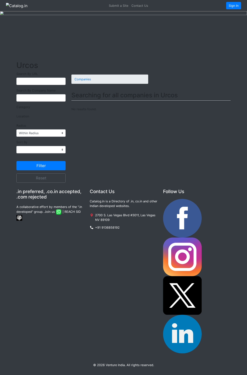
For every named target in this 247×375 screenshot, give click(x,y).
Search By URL (27, 74)
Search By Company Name (36, 90)
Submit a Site (118, 6)
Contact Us (139, 6)
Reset (41, 178)
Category (23, 107)
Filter (41, 165)
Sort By (21, 142)
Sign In (234, 6)
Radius (21, 125)
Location (22, 116)
